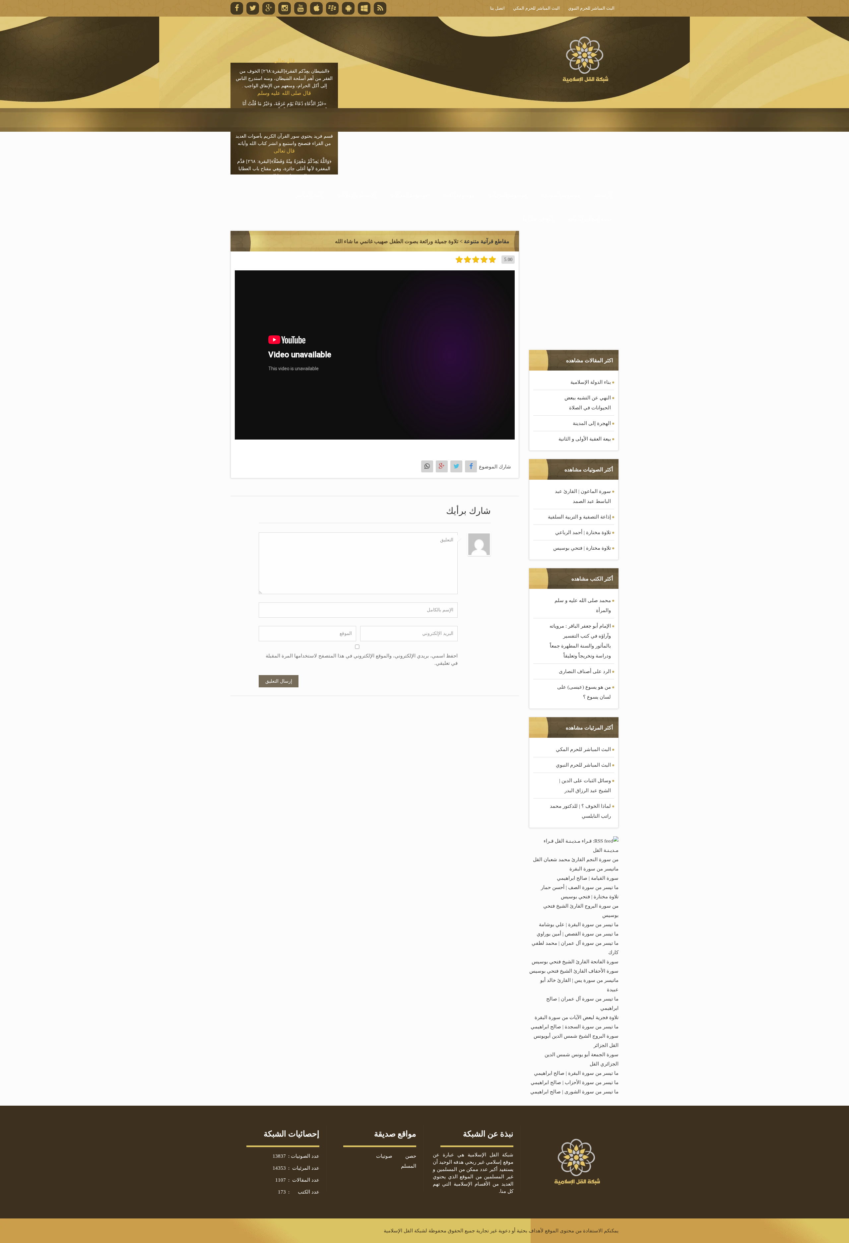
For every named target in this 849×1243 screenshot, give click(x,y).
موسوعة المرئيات (507, 195)
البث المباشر (309, 195)
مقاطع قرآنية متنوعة (486, 241)
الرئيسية (603, 195)
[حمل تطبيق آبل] (316, 8)
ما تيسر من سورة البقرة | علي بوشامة (579, 924)
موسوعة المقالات (409, 195)
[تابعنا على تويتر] (252, 8)
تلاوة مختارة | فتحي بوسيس (582, 548)
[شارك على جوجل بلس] (442, 466)
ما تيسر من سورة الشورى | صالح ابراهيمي (574, 1091)
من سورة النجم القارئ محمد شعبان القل (576, 859)
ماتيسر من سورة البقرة (594, 868)
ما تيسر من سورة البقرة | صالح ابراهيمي (576, 1073)
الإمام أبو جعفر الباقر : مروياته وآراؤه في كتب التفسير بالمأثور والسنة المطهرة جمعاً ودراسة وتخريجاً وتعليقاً (580, 640)
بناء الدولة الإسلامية (590, 382)
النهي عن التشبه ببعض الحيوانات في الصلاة (587, 402)
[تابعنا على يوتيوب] (300, 8)
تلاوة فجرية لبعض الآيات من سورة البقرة (577, 1017)
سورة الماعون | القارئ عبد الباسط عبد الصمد (583, 496)
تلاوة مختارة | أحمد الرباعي (583, 532)
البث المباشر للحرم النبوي (583, 765)
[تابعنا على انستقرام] (284, 8)
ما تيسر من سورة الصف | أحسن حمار (580, 887)
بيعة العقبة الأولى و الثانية (584, 439)
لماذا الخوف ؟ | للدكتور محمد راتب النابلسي (580, 811)
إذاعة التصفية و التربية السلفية (579, 516)
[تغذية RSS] (380, 8)
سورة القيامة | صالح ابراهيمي (588, 878)
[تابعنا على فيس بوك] (236, 8)
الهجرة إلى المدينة (592, 423)
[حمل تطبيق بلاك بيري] (332, 8)
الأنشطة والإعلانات (357, 195)
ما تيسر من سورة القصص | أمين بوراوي (578, 933)
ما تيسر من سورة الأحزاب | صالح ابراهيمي (575, 1082)
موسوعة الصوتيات (560, 195)
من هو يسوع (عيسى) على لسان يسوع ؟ (584, 692)
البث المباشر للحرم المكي (583, 749)
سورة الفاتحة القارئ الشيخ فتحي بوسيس (575, 961)
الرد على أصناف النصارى (585, 671)
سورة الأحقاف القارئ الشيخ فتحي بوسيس (574, 971)
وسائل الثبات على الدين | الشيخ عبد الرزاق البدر (585, 785)
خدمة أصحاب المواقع (590, 219)
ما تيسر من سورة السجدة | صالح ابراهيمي (575, 1026)
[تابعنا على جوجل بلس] (268, 8)
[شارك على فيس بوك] (471, 466)
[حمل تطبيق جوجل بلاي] (348, 8)
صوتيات (384, 1156)
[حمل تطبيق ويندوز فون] (364, 8)
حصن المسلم (408, 1161)
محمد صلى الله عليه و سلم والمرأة (583, 605)
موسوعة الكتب (458, 195)
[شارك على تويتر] (456, 466)
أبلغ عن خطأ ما (538, 219)
